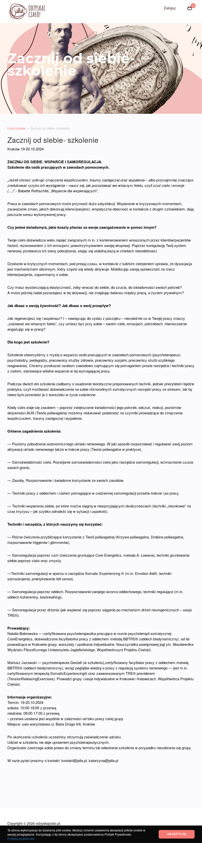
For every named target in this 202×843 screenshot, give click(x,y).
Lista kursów (16, 128)
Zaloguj (169, 7)
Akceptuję (176, 834)
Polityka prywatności (21, 838)
